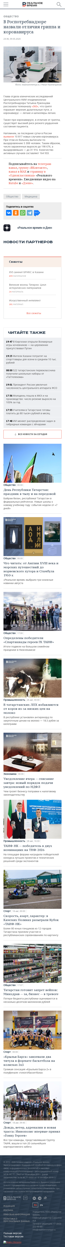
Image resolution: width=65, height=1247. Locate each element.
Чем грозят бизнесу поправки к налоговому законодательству (29, 786)
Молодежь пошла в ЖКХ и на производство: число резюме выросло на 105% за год (31, 399)
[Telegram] (29, 213)
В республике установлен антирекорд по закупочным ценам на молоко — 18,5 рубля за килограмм (31, 714)
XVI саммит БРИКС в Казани (26, 274)
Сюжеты (15, 262)
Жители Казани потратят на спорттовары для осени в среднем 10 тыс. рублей (31, 359)
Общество (11, 16)
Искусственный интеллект (25, 302)
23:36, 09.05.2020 (12, 38)
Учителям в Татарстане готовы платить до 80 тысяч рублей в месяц (28, 411)
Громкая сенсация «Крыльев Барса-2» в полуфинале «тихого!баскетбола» (29, 1064)
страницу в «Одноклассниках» (27, 173)
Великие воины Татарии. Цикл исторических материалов (27, 288)
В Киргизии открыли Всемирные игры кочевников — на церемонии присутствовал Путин (29, 345)
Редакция (9, 1206)
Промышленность (14, 699)
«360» (35, 106)
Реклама (8, 1210)
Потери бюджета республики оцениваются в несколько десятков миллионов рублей (30, 995)
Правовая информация (16, 1214)
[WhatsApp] (22, 213)
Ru (35, 1205)
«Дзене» (27, 183)
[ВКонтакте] (9, 213)
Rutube (13, 183)
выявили (8, 136)
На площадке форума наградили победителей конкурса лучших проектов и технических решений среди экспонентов (31, 853)
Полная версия (12, 1233)
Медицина (31, 196)
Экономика (9, 774)
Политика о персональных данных (16, 1220)
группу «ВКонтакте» (33, 168)
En (41, 1205)
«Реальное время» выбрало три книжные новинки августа (30, 573)
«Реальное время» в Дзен (34, 228)
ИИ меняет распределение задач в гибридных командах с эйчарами (30, 422)
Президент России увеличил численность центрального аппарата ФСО (31, 386)
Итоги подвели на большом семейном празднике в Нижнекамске (28, 643)
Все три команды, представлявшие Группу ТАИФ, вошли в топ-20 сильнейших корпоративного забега (31, 1136)
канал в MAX (18, 171)
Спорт (7, 911)
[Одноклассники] (16, 213)
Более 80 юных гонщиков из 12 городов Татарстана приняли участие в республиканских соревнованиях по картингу (31, 925)
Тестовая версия (13, 1236)
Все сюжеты (34, 313)
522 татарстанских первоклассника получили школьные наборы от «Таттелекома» (30, 374)
